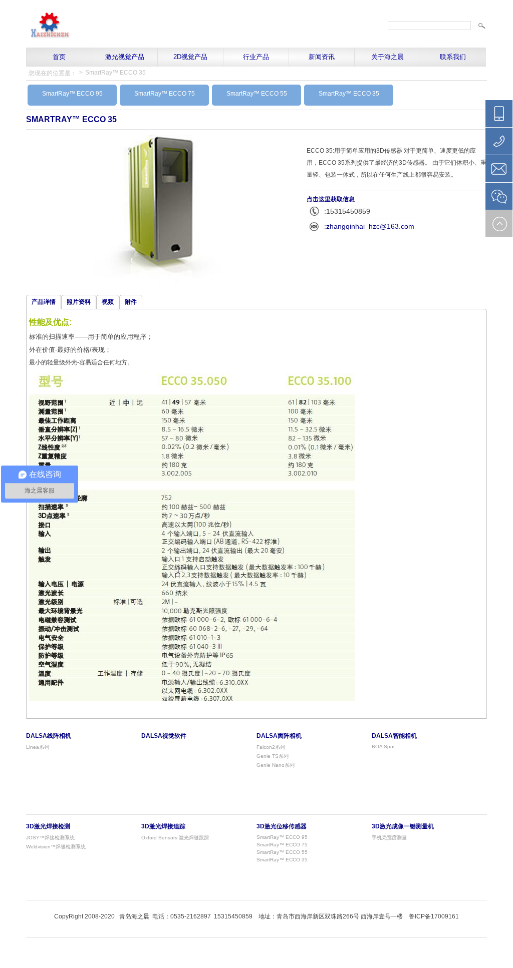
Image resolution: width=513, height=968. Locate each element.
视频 (108, 301)
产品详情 (44, 301)
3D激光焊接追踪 (163, 826)
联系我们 (453, 57)
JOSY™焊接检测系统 (50, 837)
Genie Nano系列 (275, 765)
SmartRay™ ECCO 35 (115, 72)
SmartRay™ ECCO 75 (164, 93)
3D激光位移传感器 (281, 826)
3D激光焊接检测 (48, 826)
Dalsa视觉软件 (163, 735)
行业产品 (256, 57)
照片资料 (79, 301)
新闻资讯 (322, 57)
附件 (131, 301)
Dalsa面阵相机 (279, 735)
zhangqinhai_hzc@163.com (370, 226)
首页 (59, 57)
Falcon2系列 (270, 747)
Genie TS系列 (272, 756)
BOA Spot (383, 746)
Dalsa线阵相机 (48, 735)
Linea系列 (37, 747)
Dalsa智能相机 (394, 735)
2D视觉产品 (190, 57)
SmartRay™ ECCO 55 (256, 93)
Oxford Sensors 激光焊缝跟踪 (175, 837)
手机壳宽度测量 (389, 837)
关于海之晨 (387, 57)
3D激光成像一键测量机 (403, 826)
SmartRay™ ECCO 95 (72, 93)
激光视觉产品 (124, 57)
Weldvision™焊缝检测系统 (56, 846)
